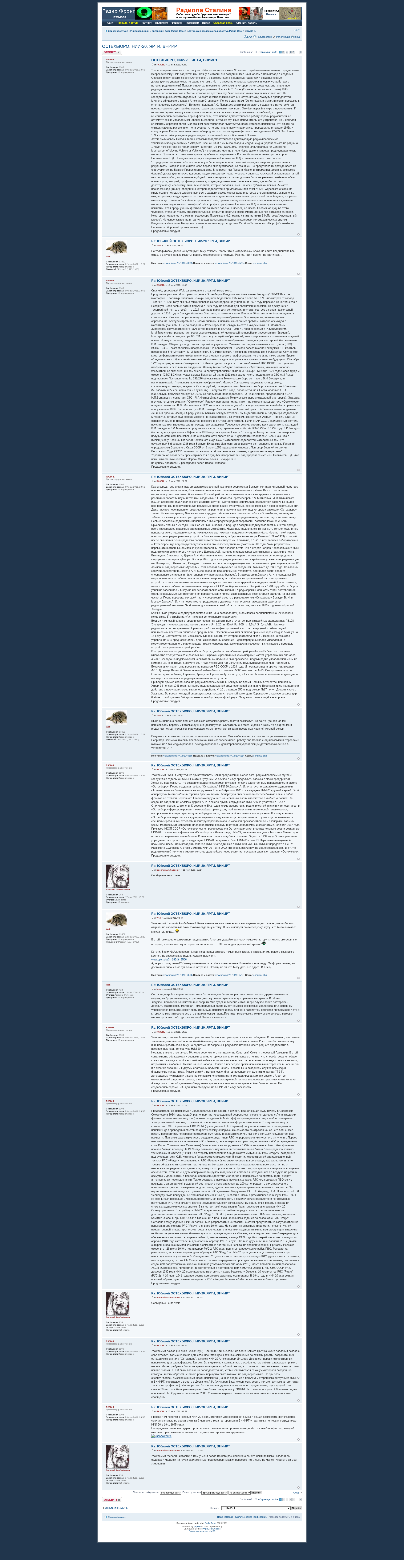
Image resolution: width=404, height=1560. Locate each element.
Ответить (107, 51)
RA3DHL (251, 31)
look (159, 989)
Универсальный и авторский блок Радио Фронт (158, 31)
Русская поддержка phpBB (202, 1531)
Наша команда (225, 1517)
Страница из (267, 52)
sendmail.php (260, 263)
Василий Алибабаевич (168, 870)
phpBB (197, 1526)
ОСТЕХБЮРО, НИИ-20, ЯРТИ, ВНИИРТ (140, 46)
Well (159, 245)
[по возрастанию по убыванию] (245, 1492)
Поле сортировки (191, 1492)
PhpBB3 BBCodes (211, 1529)
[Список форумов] (127, 19)
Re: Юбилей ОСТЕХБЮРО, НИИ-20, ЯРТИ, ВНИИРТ (190, 280)
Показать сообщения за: (146, 1492)
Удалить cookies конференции (251, 1517)
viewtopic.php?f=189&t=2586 (169, 959)
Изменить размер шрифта (297, 30)
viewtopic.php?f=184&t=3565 (178, 263)
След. (296, 1492)
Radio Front (210, 1523)
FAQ (249, 37)
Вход (297, 37)
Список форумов (118, 31)
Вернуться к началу (298, 234)
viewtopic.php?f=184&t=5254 (230, 263)
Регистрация (283, 37)
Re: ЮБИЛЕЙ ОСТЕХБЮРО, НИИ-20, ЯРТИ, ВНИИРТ (191, 241)
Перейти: (215, 1508)
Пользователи (264, 37)
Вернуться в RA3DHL (116, 1508)
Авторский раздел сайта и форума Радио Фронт (216, 31)
